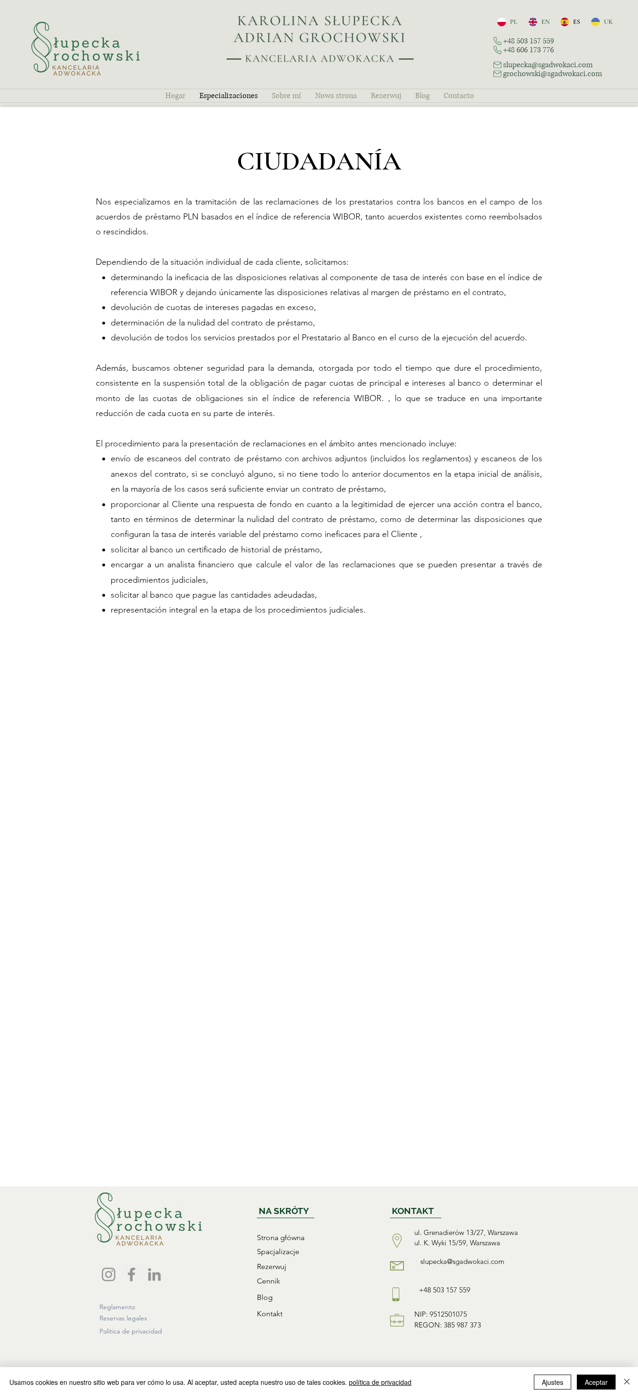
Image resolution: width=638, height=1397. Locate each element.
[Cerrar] (626, 1382)
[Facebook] (131, 1274)
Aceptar (596, 1382)
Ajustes (552, 1382)
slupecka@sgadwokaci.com (462, 1261)
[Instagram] (108, 1274)
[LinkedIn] (154, 1274)
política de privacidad (380, 1382)
